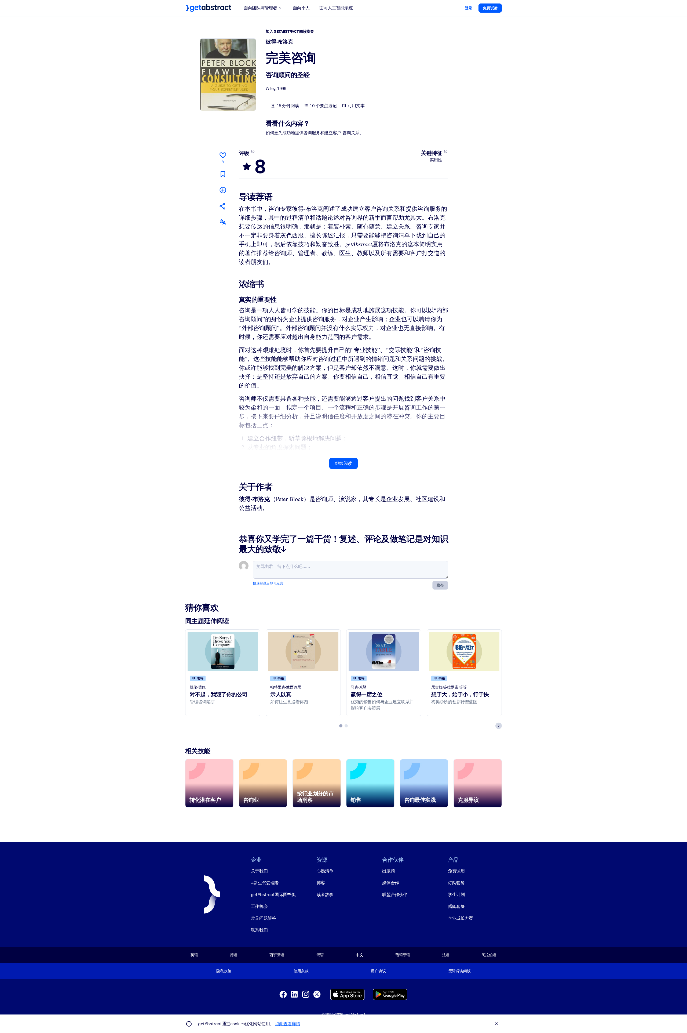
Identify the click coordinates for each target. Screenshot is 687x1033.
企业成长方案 (460, 918)
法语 (446, 955)
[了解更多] (252, 151)
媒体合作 (390, 882)
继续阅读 (343, 463)
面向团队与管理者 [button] (260, 7)
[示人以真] (303, 651)
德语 (233, 955)
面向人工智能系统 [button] (336, 7)
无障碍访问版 (459, 971)
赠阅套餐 (456, 906)
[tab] (340, 725)
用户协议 (378, 971)
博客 (321, 882)
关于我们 (259, 870)
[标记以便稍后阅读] (222, 174)
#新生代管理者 (265, 882)
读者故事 (325, 894)
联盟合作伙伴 (394, 894)
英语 (194, 955)
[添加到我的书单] (222, 190)
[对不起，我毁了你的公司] (223, 651)
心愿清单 (325, 870)
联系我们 (259, 930)
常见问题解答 (263, 918)
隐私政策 (223, 971)
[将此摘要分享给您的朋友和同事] (222, 206)
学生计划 (456, 894)
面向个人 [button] (301, 7)
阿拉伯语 (489, 955)
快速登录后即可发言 (268, 583)
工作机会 (259, 906)
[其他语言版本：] (222, 222)
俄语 (320, 955)
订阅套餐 (456, 882)
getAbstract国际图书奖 (273, 894)
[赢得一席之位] (384, 651)
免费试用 (456, 870)
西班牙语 (276, 955)
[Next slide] (498, 726)
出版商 (388, 870)
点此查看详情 (287, 1023)
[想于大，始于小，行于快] (464, 651)
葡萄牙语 (402, 955)
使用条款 (301, 971)
